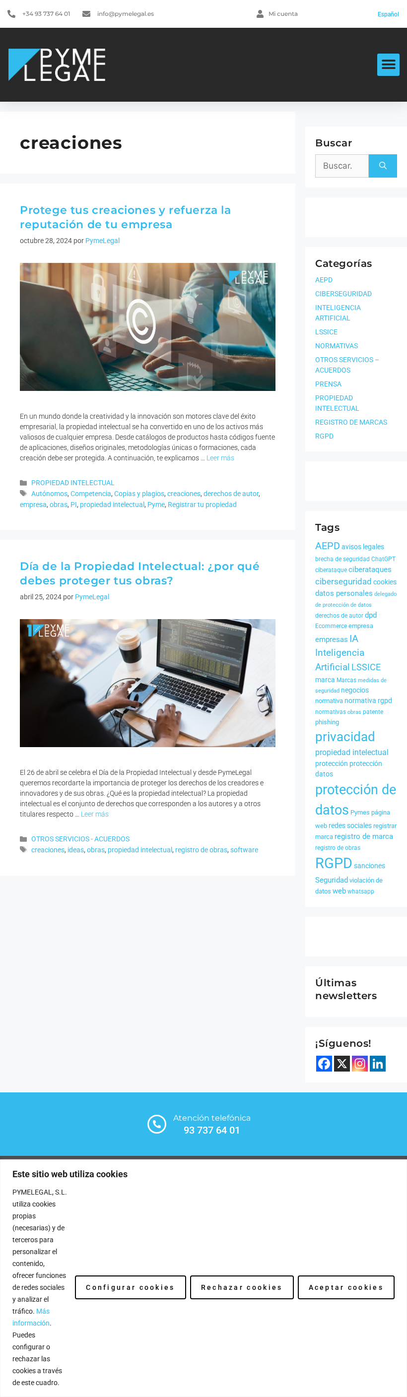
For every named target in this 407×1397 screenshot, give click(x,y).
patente (373, 711)
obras (59, 505)
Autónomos (49, 494)
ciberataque (331, 570)
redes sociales (350, 825)
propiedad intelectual (112, 505)
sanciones (369, 866)
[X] (342, 1064)
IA (353, 638)
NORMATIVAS (336, 346)
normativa (329, 700)
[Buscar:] (342, 166)
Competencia (90, 494)
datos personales (344, 593)
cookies (385, 582)
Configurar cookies (130, 1287)
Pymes (360, 812)
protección (331, 763)
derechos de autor (231, 494)
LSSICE (326, 332)
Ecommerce (331, 626)
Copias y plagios (139, 494)
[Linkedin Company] (378, 1064)
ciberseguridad (343, 581)
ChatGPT (383, 559)
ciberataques (370, 569)
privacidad (345, 736)
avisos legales (362, 547)
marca (325, 680)
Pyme (156, 505)
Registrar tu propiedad (202, 505)
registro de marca (364, 836)
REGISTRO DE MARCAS (351, 422)
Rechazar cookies (242, 1287)
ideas (76, 850)
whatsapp (360, 891)
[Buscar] (383, 166)
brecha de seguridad (342, 559)
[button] (388, 65)
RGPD (324, 436)
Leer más (220, 458)
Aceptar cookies (346, 1287)
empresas (331, 639)
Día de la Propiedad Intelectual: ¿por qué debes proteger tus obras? (140, 573)
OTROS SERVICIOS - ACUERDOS (80, 839)
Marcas (346, 680)
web (339, 891)
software (244, 850)
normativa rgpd (368, 700)
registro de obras (201, 850)
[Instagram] (360, 1064)
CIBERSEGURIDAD (343, 294)
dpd (371, 615)
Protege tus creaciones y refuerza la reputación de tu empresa (125, 217)
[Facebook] (324, 1064)
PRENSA (328, 384)
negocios (355, 690)
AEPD (324, 280)
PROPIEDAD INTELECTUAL (73, 483)
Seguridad (331, 880)
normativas (330, 711)
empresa (33, 505)
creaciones (184, 494)
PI (73, 505)
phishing (327, 722)
